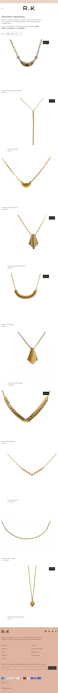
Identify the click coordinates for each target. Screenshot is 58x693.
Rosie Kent (9, 688)
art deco (36, 26)
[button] (55, 8)
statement (11, 28)
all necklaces (21, 28)
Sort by (3, 33)
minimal (4, 28)
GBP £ (4, 682)
